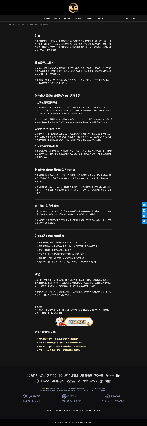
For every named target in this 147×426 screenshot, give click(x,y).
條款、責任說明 (78, 410)
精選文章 (67, 18)
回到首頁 (97, 410)
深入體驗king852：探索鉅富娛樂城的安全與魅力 (59, 339)
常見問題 (77, 18)
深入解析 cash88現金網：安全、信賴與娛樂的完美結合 (61, 343)
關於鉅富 (47, 18)
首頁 (10, 24)
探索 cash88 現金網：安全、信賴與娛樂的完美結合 (60, 350)
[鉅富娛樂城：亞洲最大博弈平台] (73, 7)
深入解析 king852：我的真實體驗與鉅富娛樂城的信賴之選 (62, 346)
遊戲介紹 (57, 18)
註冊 (133, 18)
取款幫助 (67, 410)
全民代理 (100, 18)
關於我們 (50, 410)
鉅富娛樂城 (44, 388)
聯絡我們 (90, 18)
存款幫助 (59, 410)
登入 (126, 18)
